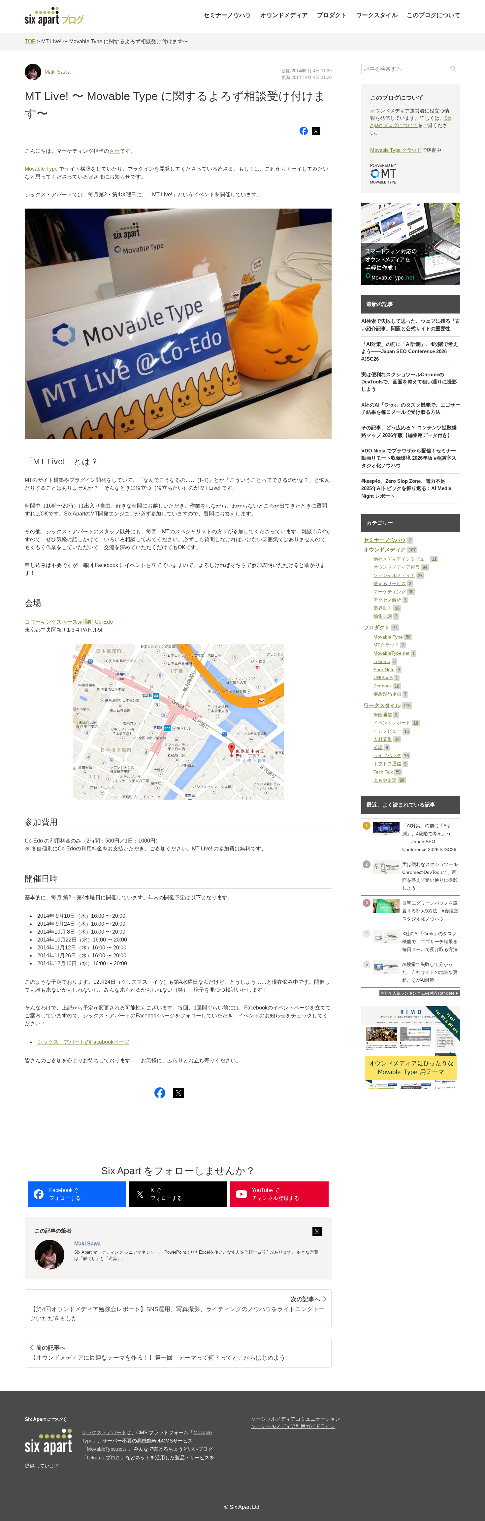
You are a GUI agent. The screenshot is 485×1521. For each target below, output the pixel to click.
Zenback (382, 685)
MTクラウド (386, 645)
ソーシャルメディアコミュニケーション (295, 1419)
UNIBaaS (383, 677)
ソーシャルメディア (394, 575)
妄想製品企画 (387, 694)
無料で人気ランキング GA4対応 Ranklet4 (417, 993)
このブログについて (433, 15)
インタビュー (387, 731)
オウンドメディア (284, 15)
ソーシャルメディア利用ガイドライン (293, 1426)
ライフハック (387, 755)
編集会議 (382, 616)
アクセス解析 (387, 600)
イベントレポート (391, 722)
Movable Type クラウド (396, 150)
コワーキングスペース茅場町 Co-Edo (69, 622)
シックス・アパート (104, 1432)
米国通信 (382, 714)
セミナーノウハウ (227, 15)
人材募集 (382, 739)
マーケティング (389, 591)
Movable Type (41, 169)
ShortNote (384, 669)
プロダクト (332, 15)
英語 (378, 747)
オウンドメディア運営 (396, 567)
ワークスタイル (377, 15)
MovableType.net (391, 653)
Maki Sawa (58, 72)
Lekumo (381, 661)
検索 (453, 69)
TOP (30, 41)
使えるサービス (389, 583)
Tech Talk (383, 772)
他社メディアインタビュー (401, 559)
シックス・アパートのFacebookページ (83, 1042)
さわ (114, 151)
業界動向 (382, 608)
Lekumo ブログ (103, 1457)
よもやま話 (385, 780)
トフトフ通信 (387, 763)
